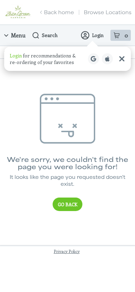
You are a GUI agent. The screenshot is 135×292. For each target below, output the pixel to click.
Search (49, 35)
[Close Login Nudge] (121, 58)
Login (98, 35)
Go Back (67, 204)
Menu (18, 35)
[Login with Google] (93, 58)
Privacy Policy (67, 251)
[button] (67, 59)
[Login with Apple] (107, 58)
